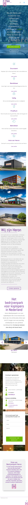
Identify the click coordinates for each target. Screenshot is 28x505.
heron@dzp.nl (11, 394)
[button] (2, 342)
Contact (14, 50)
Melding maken (13, 46)
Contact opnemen (14, 288)
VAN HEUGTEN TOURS (14, 350)
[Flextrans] (13, 170)
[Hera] (13, 207)
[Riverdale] (13, 225)
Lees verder (14, 76)
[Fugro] (13, 188)
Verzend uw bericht (14, 439)
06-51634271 (11, 403)
